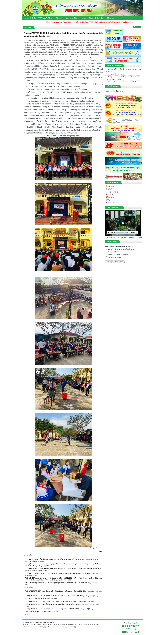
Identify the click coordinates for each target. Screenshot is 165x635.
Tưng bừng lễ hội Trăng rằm (42, 612)
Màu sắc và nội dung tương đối (118, 255)
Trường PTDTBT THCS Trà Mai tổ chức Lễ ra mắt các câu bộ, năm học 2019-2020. (60, 601)
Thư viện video (113, 207)
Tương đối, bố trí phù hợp (116, 252)
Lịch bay (111, 197)
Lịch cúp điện (112, 203)
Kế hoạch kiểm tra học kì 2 (116, 69)
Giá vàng (111, 186)
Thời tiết (111, 194)
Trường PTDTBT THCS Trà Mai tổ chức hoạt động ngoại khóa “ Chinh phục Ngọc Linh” (61, 596)
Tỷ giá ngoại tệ (113, 192)
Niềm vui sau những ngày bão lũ (43, 598)
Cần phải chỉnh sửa (114, 257)
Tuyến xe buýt (112, 200)
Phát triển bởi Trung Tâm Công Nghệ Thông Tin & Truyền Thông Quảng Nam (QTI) (50, 627)
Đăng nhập (110, 18)
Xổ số (110, 189)
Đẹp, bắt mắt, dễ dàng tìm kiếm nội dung (121, 249)
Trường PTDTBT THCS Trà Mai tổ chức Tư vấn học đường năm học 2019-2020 (59, 609)
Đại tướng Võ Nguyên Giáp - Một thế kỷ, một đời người (124, 237)
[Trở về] (100, 551)
